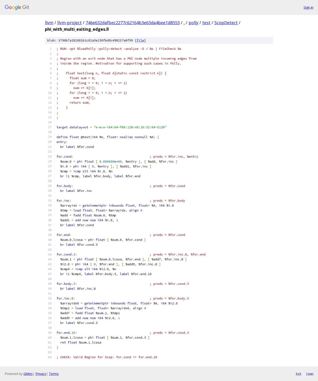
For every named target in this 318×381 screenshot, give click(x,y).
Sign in (308, 7)
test (206, 22)
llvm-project (69, 22)
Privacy (40, 373)
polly (193, 22)
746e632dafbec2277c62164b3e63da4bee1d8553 (133, 22)
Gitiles (28, 373)
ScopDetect (226, 22)
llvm (49, 22)
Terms (54, 373)
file (140, 40)
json (309, 373)
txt (298, 373)
